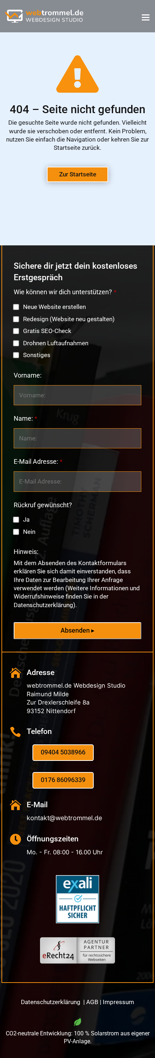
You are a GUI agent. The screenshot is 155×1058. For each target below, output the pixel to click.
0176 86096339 (63, 780)
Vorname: (27, 375)
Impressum (118, 1002)
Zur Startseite (77, 174)
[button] (145, 17)
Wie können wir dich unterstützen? (65, 292)
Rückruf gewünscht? (43, 505)
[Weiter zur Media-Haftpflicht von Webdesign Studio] (77, 921)
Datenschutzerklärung (51, 1002)
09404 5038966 (63, 752)
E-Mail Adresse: (38, 461)
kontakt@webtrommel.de (64, 818)
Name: (25, 418)
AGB (92, 1002)
